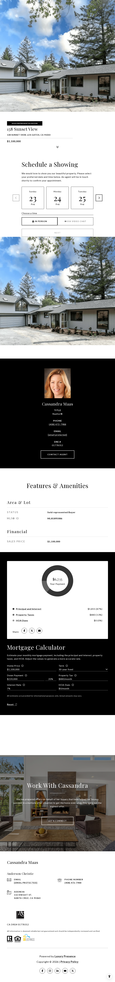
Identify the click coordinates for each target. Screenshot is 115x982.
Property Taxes (25, 615)
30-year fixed (66, 669)
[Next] (99, 198)
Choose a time (29, 213)
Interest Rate (14, 684)
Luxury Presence (65, 956)
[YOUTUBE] (65, 971)
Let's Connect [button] (57, 821)
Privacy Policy (70, 961)
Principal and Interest (28, 609)
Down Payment (15, 675)
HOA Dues (64, 684)
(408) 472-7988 (57, 424)
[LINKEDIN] (57, 971)
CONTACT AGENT (57, 454)
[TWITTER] (72, 971)
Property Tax (66, 675)
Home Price (13, 665)
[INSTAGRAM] (50, 971)
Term (61, 665)
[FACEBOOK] (42, 971)
